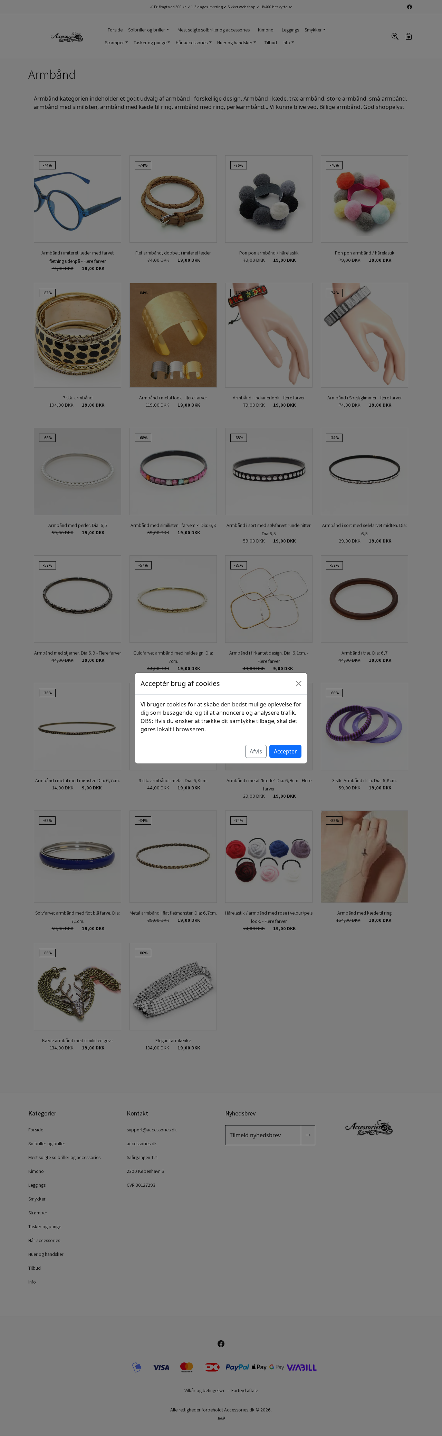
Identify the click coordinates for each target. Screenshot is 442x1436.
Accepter (285, 751)
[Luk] (298, 683)
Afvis (256, 751)
